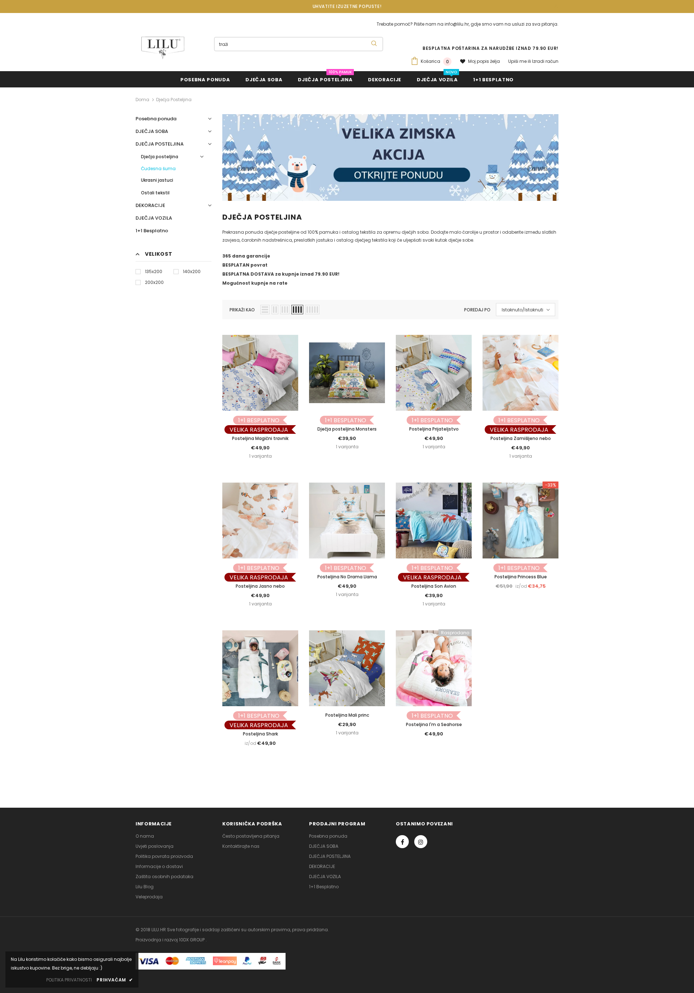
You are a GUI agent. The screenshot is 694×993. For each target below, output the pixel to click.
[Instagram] (420, 841)
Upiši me (518, 61)
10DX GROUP (192, 940)
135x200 (153, 271)
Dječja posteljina (174, 99)
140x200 (192, 271)
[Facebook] (402, 841)
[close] (556, 6)
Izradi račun (545, 61)
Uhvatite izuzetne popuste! (347, 6)
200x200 (154, 282)
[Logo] (163, 48)
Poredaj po (477, 310)
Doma (142, 99)
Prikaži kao (242, 310)
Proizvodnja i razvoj (157, 940)
